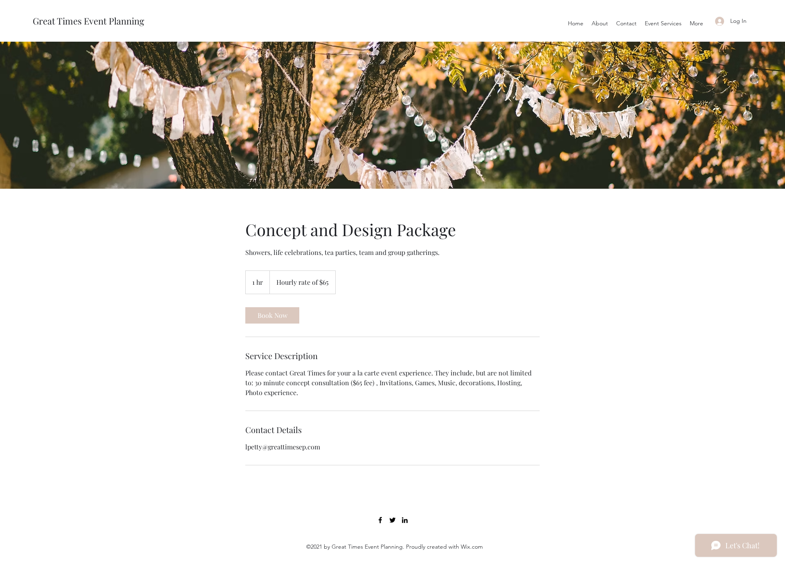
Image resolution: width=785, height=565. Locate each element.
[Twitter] (392, 520)
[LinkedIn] (405, 520)
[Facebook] (380, 520)
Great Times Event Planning (88, 21)
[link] (272, 315)
